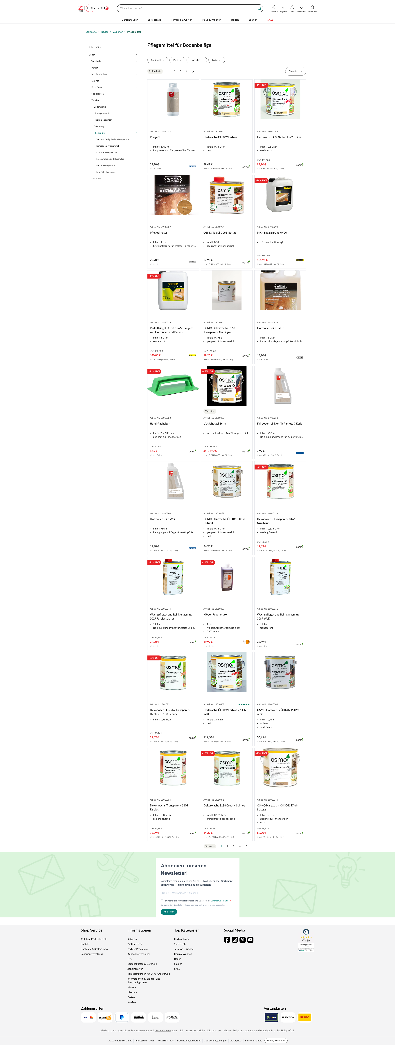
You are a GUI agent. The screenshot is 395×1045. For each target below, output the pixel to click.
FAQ (129, 959)
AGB (152, 1040)
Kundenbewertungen (138, 954)
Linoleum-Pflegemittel (106, 152)
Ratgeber (132, 939)
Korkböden (96, 87)
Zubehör (95, 100)
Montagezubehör (102, 113)
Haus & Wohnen (211, 20)
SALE (270, 20)
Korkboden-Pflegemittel (107, 146)
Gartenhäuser (130, 20)
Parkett (94, 68)
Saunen (253, 20)
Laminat (95, 81)
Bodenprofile (100, 107)
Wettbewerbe (134, 944)
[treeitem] (115, 152)
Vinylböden (96, 61)
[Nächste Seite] (193, 71)
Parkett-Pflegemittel (105, 165)
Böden (235, 20)
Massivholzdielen (99, 74)
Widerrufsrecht (165, 1040)
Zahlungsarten (135, 969)
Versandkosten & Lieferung (142, 964)
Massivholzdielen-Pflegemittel (110, 159)
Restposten (96, 178)
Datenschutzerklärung (189, 1040)
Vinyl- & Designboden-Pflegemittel (112, 139)
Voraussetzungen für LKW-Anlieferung (148, 974)
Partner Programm (137, 949)
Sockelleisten (97, 94)
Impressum (141, 1040)
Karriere (131, 1002)
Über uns (132, 992)
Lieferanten (236, 1040)
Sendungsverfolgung (92, 954)
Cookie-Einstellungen (215, 1040)
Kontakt (85, 944)
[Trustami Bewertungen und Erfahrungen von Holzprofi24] (306, 940)
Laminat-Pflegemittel (106, 172)
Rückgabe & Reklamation (94, 949)
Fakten (131, 997)
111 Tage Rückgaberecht (94, 939)
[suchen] (259, 8)
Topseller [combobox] (293, 71)
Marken (131, 987)
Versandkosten (163, 1030)
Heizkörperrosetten (103, 120)
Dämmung (99, 126)
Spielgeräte (154, 20)
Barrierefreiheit (253, 1040)
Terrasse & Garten (181, 20)
